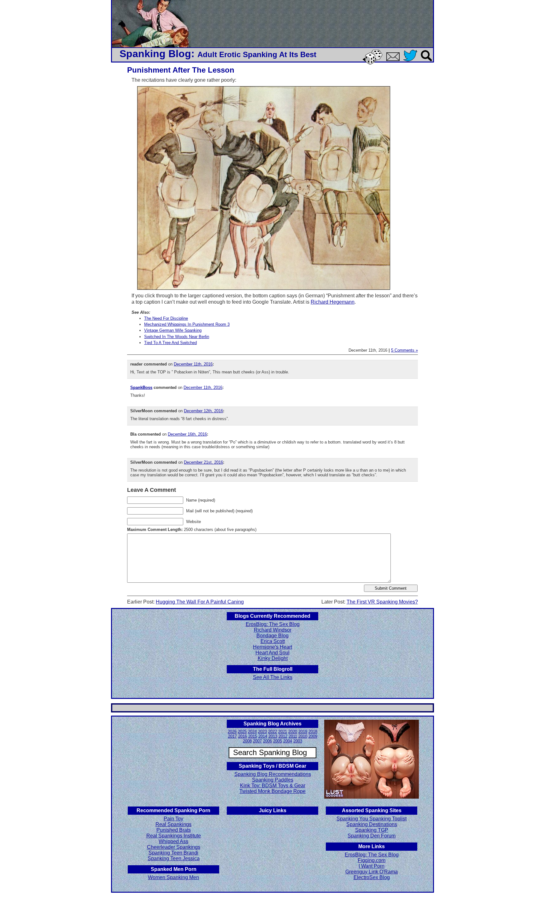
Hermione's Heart (272, 647)
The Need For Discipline (166, 318)
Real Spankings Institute (173, 835)
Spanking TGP (371, 830)
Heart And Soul (272, 652)
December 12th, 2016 (203, 410)
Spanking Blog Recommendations (272, 774)
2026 (232, 731)
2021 (282, 731)
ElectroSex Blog (372, 877)
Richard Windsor (272, 630)
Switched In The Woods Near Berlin (176, 336)
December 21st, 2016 (203, 462)
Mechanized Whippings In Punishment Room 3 (187, 324)
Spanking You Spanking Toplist (372, 818)
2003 (297, 741)
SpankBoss (141, 387)
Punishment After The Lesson (180, 70)
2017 (232, 736)
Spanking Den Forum (372, 835)
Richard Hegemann (333, 302)
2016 (242, 736)
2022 (272, 731)
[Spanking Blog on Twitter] (411, 61)
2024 (252, 731)
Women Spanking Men (173, 877)
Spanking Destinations (371, 824)
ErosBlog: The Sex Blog (273, 624)
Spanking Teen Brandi (173, 852)
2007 (257, 741)
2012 (282, 736)
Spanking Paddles (272, 780)
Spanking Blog (155, 53)
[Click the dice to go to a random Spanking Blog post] (373, 63)
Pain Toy (173, 818)
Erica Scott (273, 641)
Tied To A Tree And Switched (170, 342)
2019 (302, 731)
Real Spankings (173, 824)
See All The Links (272, 677)
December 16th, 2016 (187, 434)
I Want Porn (371, 866)
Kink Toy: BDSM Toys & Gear (272, 785)
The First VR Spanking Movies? (382, 601)
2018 (312, 731)
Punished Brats (173, 830)
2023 (262, 731)
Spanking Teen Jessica (174, 858)
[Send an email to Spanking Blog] (394, 60)
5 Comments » (404, 350)
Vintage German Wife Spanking (173, 330)
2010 (302, 736)
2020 (292, 731)
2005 (277, 741)
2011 (293, 736)
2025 (242, 731)
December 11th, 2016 (193, 364)
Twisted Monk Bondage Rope (272, 791)
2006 (267, 741)
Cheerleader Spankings (173, 847)
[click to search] (426, 61)
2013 (272, 736)
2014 (262, 736)
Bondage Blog (272, 635)
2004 (287, 741)
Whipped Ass (173, 841)
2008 (247, 741)
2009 (312, 736)
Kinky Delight (273, 658)
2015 (252, 736)
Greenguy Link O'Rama (371, 871)
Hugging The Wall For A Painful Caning (200, 601)
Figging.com (371, 860)
